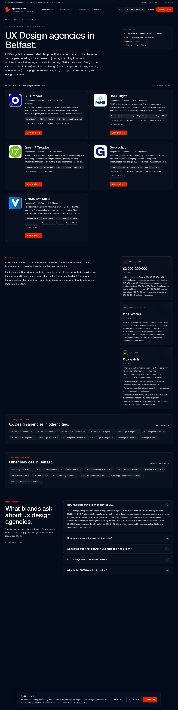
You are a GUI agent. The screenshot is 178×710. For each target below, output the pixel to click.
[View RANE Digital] (100, 114)
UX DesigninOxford (48, 438)
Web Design (61, 119)
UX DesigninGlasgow (102, 438)
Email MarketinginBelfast (64, 475)
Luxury (50, 123)
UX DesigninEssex (127, 438)
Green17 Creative (37, 147)
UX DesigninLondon (21, 432)
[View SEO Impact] (15, 114)
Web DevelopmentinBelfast (49, 469)
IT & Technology (142, 120)
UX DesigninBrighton (128, 432)
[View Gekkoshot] (100, 166)
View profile (33, 133)
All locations (161, 425)
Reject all (118, 699)
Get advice (164, 9)
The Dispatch (154, 2)
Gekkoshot (118, 147)
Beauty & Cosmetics (48, 223)
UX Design (25, 20)
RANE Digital (119, 96)
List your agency (133, 9)
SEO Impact (33, 96)
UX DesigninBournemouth (75, 438)
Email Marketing (153, 116)
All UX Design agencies (162, 86)
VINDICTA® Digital (38, 199)
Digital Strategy (31, 119)
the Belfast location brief (64, 276)
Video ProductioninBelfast (93, 475)
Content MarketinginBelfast (99, 469)
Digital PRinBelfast (20, 475)
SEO (41, 119)
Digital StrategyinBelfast (128, 469)
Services (15, 20)
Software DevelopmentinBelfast (26, 481)
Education (130, 120)
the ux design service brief (83, 272)
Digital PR (141, 116)
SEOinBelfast (74, 469)
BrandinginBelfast (154, 469)
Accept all (150, 699)
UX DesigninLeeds (46, 432)
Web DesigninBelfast (21, 469)
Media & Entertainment (157, 120)
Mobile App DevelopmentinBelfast (126, 475)
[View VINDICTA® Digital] (15, 217)
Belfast (138, 41)
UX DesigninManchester (73, 432)
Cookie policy (81, 702)
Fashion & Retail (71, 223)
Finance (130, 171)
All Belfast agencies (158, 463)
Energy (61, 223)
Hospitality (41, 123)
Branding (114, 116)
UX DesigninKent (149, 438)
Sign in (170, 2)
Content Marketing (127, 116)
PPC (163, 116)
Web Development (75, 119)
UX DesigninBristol (154, 432)
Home (7, 20)
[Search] (120, 9)
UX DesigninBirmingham (101, 432)
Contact (144, 2)
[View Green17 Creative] (15, 166)
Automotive (31, 123)
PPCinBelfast (41, 475)
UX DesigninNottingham (23, 438)
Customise (134, 699)
